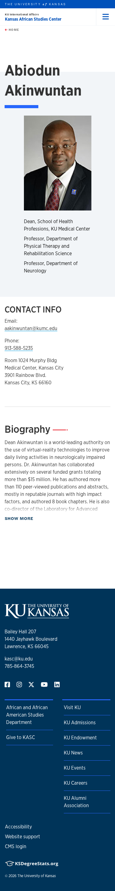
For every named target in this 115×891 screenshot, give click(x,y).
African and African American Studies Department (27, 714)
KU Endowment (80, 737)
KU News (73, 753)
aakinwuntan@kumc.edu (31, 328)
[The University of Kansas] (37, 615)
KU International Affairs (22, 14)
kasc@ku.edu (19, 659)
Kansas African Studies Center (33, 19)
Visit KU (72, 707)
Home (13, 29)
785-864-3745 (19, 666)
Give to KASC (20, 737)
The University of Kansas (36, 875)
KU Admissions (80, 722)
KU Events (75, 768)
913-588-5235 (19, 348)
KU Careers (75, 783)
